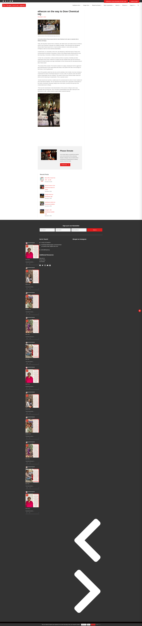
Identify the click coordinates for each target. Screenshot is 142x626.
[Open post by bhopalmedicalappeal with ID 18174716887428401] (32, 251)
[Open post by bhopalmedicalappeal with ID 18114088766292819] (32, 276)
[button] (138, 5)
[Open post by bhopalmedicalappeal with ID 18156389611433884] (32, 351)
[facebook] (3, 1)
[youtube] (10, 1)
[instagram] (8, 1)
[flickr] (12, 1)
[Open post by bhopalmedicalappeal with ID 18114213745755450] (32, 326)
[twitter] (6, 1)
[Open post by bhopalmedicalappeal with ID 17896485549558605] (32, 301)
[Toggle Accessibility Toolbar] (139, 310)
